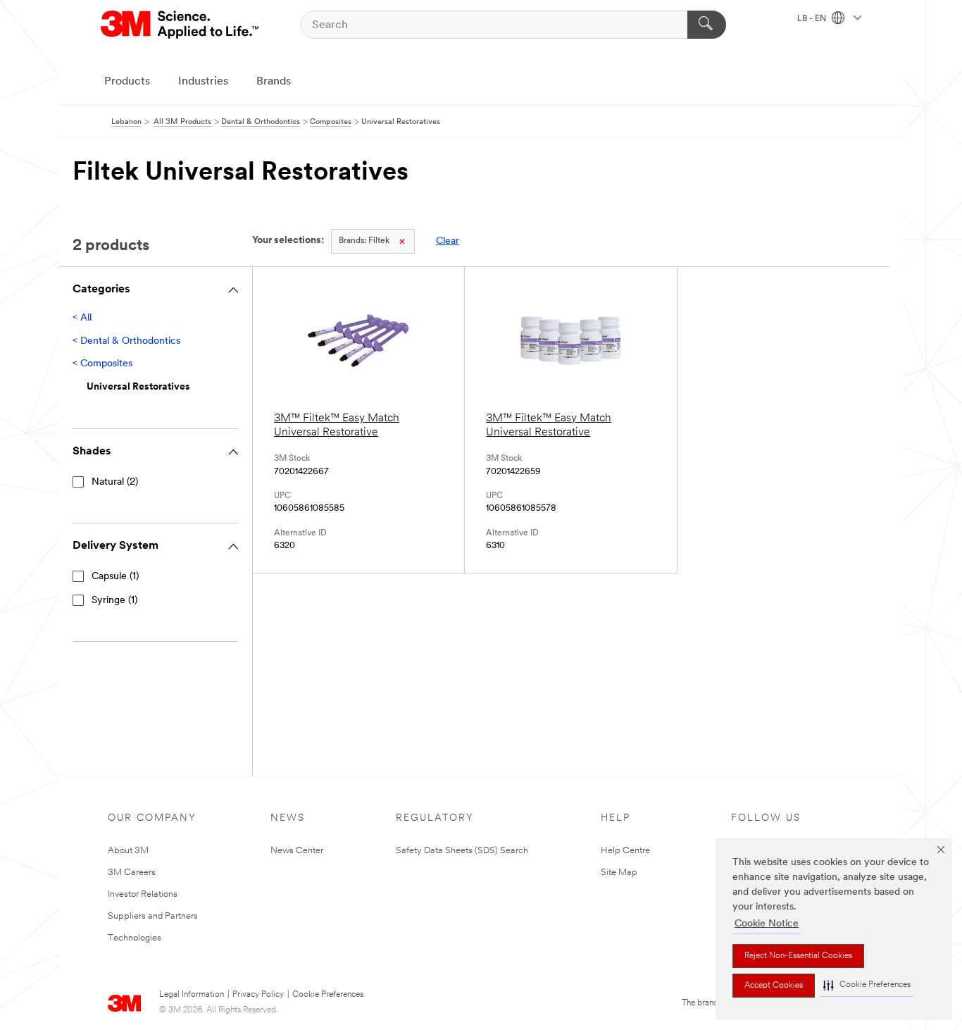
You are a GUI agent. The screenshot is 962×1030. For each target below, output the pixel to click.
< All (82, 318)
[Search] (706, 25)
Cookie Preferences (327, 995)
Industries (203, 81)
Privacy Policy (258, 995)
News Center (296, 850)
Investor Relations (142, 894)
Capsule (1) (115, 576)
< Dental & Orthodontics (126, 341)
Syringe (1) (114, 600)
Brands (273, 81)
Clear (447, 241)
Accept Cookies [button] (773, 985)
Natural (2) (115, 482)
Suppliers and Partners (153, 916)
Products (127, 81)
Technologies (134, 938)
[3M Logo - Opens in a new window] (181, 25)
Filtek (364, 241)
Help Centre (625, 850)
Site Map (619, 872)
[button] (866, 985)
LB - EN (812, 19)
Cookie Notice (767, 924)
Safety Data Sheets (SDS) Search (462, 850)
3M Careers (132, 872)
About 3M (128, 850)
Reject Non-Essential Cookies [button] (798, 956)
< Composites (102, 364)
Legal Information (191, 995)
